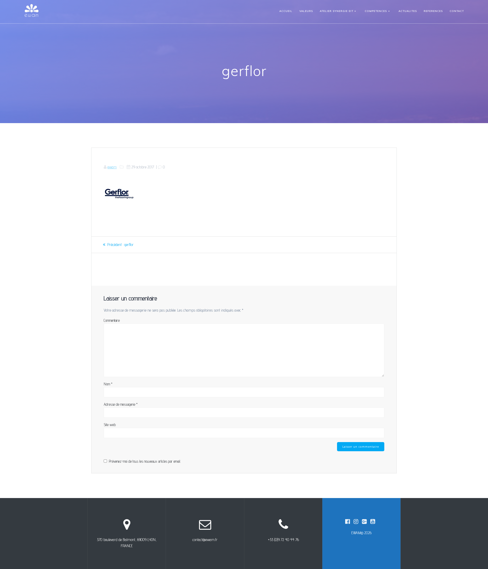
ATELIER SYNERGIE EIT (336, 11)
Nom (108, 384)
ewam (112, 167)
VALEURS (306, 11)
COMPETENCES (376, 11)
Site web (110, 424)
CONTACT (457, 11)
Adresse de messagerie (121, 404)
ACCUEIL (285, 11)
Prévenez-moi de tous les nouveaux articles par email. (145, 461)
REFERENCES (433, 11)
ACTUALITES (408, 11)
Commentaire (112, 320)
